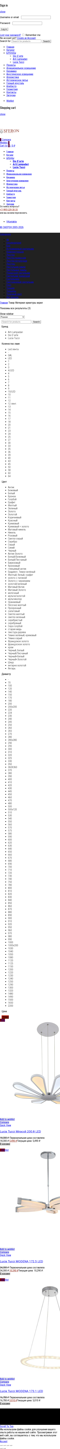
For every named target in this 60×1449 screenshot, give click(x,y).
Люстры (10, 263)
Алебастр (11, 86)
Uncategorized (13, 242)
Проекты (11, 65)
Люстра (10, 254)
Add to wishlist (7, 1119)
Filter (5, 1017)
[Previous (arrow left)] (1, 1448)
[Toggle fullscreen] (7, 1445)
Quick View (5, 1125)
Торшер (10, 288)
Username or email (10, 17)
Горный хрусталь (15, 83)
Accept (3, 1441)
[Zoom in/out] (11, 1445)
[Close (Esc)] (1, 1445)
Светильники (12, 279)
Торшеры (11, 291)
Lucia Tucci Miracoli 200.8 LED (20, 1131)
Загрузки (11, 95)
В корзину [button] (5, 1143)
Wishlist (10, 100)
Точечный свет (14, 294)
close (2, 11)
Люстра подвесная (16, 257)
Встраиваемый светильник (20, 248)
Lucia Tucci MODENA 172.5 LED (21, 1261)
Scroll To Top (6, 1426)
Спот (8, 285)
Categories (5, 234)
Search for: (5, 41)
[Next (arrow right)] (4, 1448)
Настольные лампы (16, 269)
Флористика (12, 77)
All (7, 239)
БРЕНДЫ (11, 53)
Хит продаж (12, 297)
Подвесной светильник (18, 273)
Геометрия (12, 89)
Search (46, 41)
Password (6, 23)
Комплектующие (15, 251)
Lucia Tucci (18, 62)
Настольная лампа (15, 266)
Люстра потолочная (16, 260)
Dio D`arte (18, 56)
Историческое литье (17, 80)
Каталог (10, 50)
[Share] (4, 1445)
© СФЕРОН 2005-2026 (12, 227)
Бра (8, 245)
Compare (4, 1122)
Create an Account (26, 38)
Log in (4, 29)
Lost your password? (10, 35)
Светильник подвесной (18, 276)
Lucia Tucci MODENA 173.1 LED (21, 1391)
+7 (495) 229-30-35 (9, 209)
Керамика (11, 71)
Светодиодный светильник (20, 282)
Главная (10, 46)
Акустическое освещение (19, 74)
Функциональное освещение (21, 68)
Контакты (11, 92)
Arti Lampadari (20, 59)
